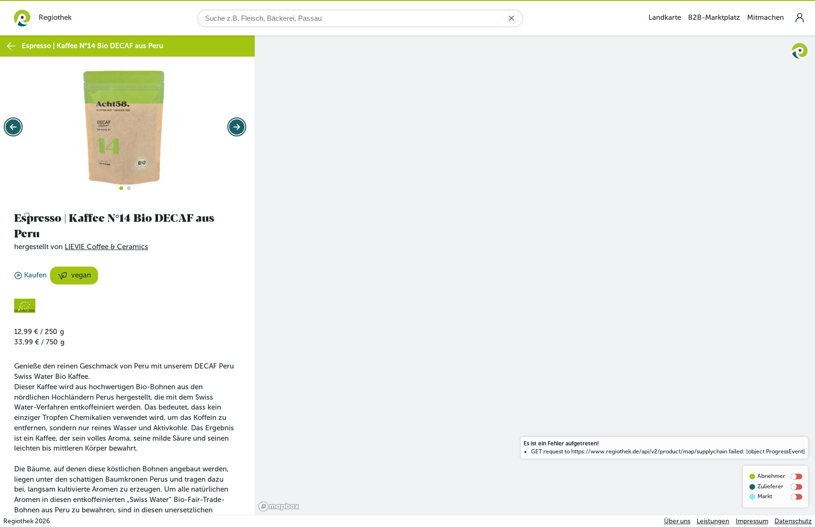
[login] (799, 17)
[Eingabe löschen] (511, 18)
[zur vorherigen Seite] (11, 46)
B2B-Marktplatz (714, 17)
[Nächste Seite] (236, 126)
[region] (535, 275)
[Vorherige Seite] (13, 126)
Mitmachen (765, 17)
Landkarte (665, 17)
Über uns (677, 521)
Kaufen (35, 275)
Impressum (752, 521)
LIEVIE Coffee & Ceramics (106, 247)
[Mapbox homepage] (278, 506)
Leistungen (713, 521)
